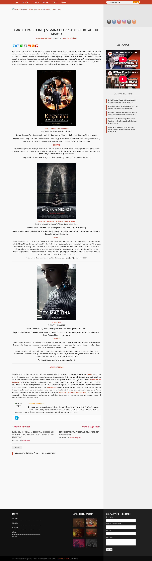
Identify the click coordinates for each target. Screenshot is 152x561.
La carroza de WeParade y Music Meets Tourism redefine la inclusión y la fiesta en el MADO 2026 (122, 121)
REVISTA (35, 2)
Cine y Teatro (39, 38)
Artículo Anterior (21, 427)
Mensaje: (110, 537)
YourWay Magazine (75, 438)
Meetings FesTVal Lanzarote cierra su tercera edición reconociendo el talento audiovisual (121, 129)
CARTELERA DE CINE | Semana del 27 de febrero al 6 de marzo (56, 32)
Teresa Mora (26, 440)
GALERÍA (15, 528)
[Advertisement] (124, 11)
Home (16, 2)
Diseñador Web (63, 559)
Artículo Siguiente (91, 427)
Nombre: (109, 517)
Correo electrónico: (113, 524)
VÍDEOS (14, 532)
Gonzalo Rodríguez (70, 38)
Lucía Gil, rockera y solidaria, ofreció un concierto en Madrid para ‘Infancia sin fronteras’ (33, 434)
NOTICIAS (25, 2)
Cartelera (17, 447)
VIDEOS (54, 2)
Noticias (48, 38)
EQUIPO (63, 2)
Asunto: (109, 530)
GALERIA (45, 2)
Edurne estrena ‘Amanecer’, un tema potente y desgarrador (79, 433)
